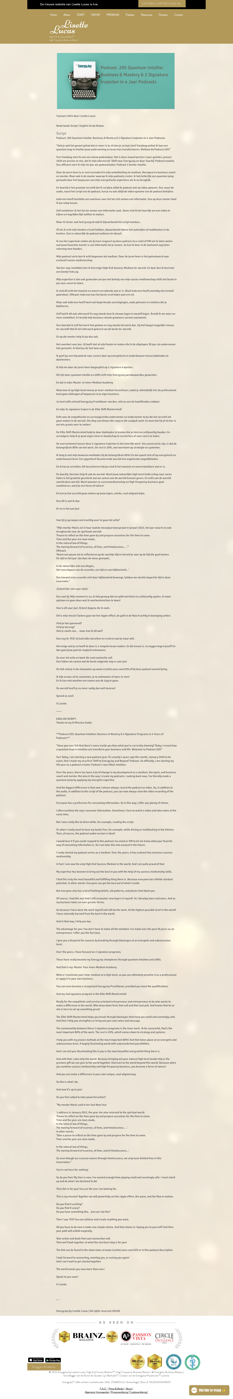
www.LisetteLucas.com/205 (112, 669)
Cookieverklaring (138, 1392)
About (129, 1388)
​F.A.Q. (103, 1388)
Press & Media (116, 1388)
